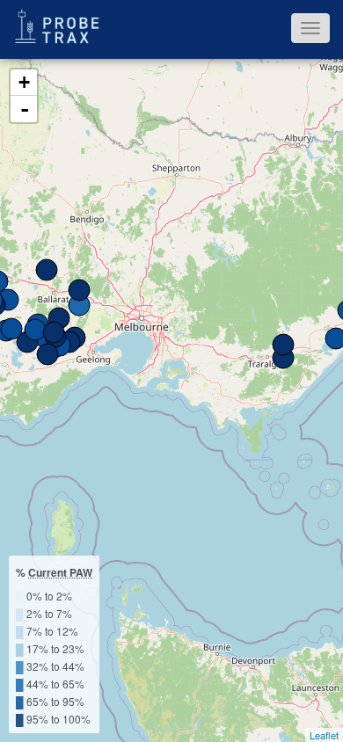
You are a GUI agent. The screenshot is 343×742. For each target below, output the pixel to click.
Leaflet (324, 735)
